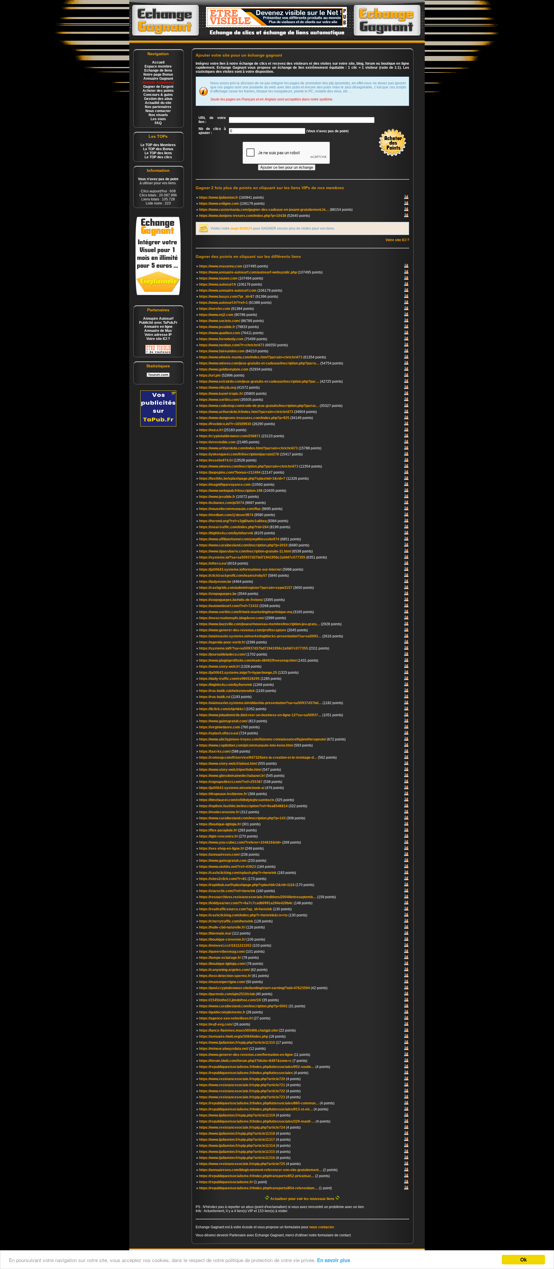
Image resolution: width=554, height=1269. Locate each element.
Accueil (158, 62)
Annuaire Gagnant (158, 79)
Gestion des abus (158, 99)
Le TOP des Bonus (158, 149)
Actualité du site (158, 103)
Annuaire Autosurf (158, 319)
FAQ (158, 123)
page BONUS (241, 228)
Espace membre (158, 66)
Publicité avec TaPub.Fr (158, 323)
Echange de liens (158, 70)
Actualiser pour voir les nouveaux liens (302, 1199)
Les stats (158, 119)
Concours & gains (158, 95)
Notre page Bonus (158, 74)
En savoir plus (333, 1260)
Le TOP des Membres (158, 145)
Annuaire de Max (158, 331)
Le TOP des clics (158, 157)
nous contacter (321, 1227)
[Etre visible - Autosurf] (158, 353)
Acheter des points (158, 91)
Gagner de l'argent (158, 87)
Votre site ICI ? (158, 339)
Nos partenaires (158, 107)
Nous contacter (158, 111)
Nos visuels (158, 115)
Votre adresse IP (158, 335)
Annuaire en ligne (158, 327)
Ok (523, 1259)
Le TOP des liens (158, 153)
